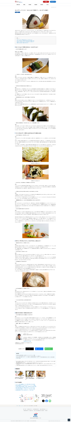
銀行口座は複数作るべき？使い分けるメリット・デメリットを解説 (26, 385)
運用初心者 (18, 4)
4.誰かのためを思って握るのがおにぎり (22, 42)
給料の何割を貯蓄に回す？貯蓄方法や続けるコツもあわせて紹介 (25, 387)
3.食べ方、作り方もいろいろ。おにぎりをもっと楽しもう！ (25, 41)
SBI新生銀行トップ (53, 1)
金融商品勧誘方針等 (26, 410)
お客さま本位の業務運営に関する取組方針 (39, 410)
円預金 (24, 4)
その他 (47, 4)
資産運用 (35, 4)
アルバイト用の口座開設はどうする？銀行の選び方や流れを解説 (25, 384)
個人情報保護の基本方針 (36, 409)
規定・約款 (24, 409)
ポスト (30, 348)
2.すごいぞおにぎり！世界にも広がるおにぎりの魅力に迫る (25, 40)
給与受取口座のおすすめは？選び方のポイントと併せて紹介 (25, 390)
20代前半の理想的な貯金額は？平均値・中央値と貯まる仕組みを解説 (26, 386)
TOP (17, 405)
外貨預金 (30, 4)
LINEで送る (48, 348)
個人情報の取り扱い (29, 409)
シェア (39, 348)
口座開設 (46, 1)
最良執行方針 (31, 410)
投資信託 (41, 4)
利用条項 (46, 410)
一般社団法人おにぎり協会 (27, 341)
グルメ (19, 12)
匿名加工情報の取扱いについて (44, 409)
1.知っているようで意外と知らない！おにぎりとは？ (24, 39)
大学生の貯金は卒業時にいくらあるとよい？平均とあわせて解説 (25, 388)
